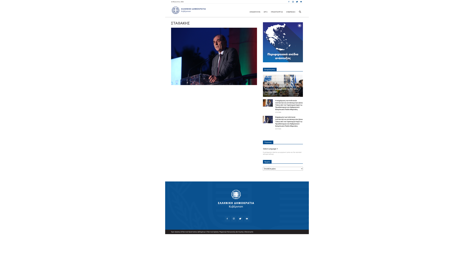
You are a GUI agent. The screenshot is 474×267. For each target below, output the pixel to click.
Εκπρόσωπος (269, 70)
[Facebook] (289, 1)
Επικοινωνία (249, 232)
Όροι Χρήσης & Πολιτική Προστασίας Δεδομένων (188, 232)
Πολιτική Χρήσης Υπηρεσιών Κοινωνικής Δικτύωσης (225, 232)
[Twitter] (297, 1)
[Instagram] (293, 1)
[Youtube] (301, 1)
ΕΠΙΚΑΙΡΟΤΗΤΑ (255, 12)
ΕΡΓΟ (265, 12)
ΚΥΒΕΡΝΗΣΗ (290, 12)
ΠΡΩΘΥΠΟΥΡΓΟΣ (277, 12)
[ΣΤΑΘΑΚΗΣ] (214, 84)
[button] (300, 12)
